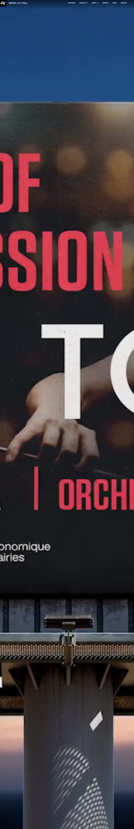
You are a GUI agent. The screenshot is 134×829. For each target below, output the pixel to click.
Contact (124, 3)
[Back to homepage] (3, 3)
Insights (105, 3)
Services (82, 3)
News (115, 3)
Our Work (71, 3)
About (94, 3)
